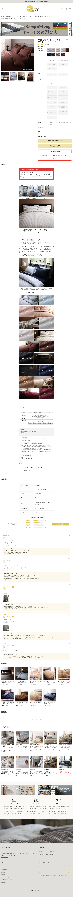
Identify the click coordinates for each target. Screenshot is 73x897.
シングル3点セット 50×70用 (52, 107)
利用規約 (3, 874)
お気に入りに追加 (55, 151)
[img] (6, 535)
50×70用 (63, 102)
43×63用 (63, 87)
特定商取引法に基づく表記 (6, 879)
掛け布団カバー (52, 60)
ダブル (14, 16)
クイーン (63, 83)
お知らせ (3, 872)
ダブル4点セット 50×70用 (52, 112)
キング (52, 87)
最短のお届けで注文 (55, 146)
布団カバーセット (52, 68)
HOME (2, 16)
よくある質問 (4, 869)
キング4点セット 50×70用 (52, 116)
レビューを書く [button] (60, 524)
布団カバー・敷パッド (44, 16)
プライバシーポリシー (5, 877)
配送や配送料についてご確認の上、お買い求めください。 (55, 155)
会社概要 (3, 882)
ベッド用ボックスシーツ (63, 60)
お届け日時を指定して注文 (55, 140)
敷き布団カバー (52, 64)
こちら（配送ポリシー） (58, 810)
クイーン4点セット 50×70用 (63, 112)
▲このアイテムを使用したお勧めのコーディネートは (33, 198)
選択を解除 (69, 46)
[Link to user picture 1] (6, 598)
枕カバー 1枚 (63, 64)
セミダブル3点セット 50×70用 (63, 107)
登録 (68, 872)
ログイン (28, 806)
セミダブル (25, 16)
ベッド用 (52, 74)
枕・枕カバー (36, 16)
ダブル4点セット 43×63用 (52, 97)
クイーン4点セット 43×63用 (63, 97)
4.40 (16, 523)
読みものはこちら (4, 857)
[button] (2, 28)
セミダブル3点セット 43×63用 (63, 92)
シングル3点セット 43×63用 (52, 92)
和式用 (63, 74)
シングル (30, 16)
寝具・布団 (8, 16)
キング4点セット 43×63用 (52, 102)
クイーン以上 (19, 16)
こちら (15, 810)
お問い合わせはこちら (44, 851)
